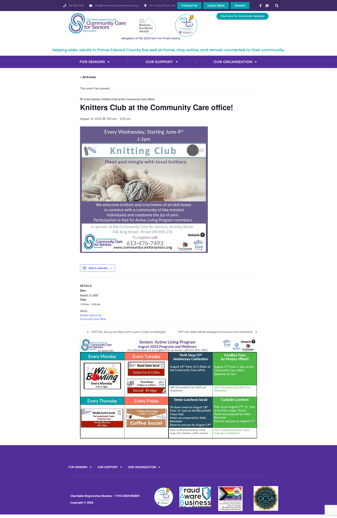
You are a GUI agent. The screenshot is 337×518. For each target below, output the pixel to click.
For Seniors (92, 62)
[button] (276, 5)
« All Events (88, 77)
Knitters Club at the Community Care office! (93, 317)
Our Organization (233, 62)
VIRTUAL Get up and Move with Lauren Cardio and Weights (128, 332)
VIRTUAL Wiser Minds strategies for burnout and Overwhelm (216, 332)
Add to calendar (98, 268)
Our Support (159, 62)
